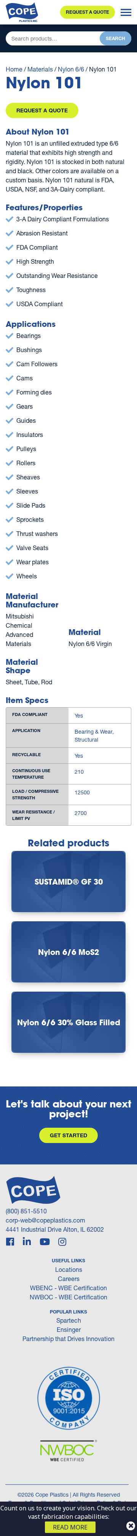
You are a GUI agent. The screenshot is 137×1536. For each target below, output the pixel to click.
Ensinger (69, 1329)
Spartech (68, 1320)
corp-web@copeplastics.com (45, 1220)
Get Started (68, 1135)
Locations (68, 1269)
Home (14, 69)
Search (115, 38)
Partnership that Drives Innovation (68, 1338)
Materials (40, 69)
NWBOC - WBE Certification (68, 1297)
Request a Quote (87, 12)
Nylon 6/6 (71, 69)
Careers (69, 1278)
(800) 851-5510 (26, 1211)
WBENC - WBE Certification (68, 1287)
